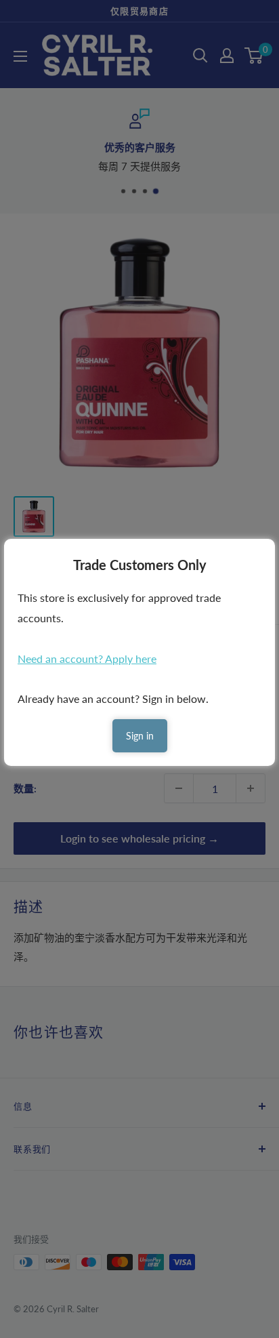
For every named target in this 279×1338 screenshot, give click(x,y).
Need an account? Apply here (87, 658)
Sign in (140, 736)
